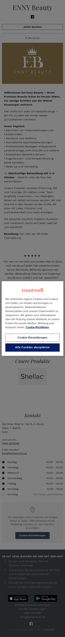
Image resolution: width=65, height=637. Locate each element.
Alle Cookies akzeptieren (32, 347)
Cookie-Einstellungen (33, 337)
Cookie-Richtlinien (37, 327)
